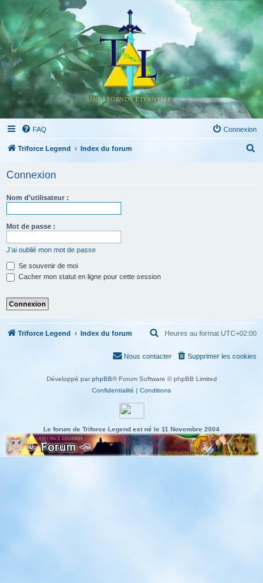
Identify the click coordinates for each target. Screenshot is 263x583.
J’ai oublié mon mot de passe (51, 250)
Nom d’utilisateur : (37, 197)
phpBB (102, 378)
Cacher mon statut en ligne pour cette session (89, 276)
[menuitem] (34, 129)
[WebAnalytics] (131, 411)
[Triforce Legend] (131, 59)
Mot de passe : (31, 226)
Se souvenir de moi (47, 266)
